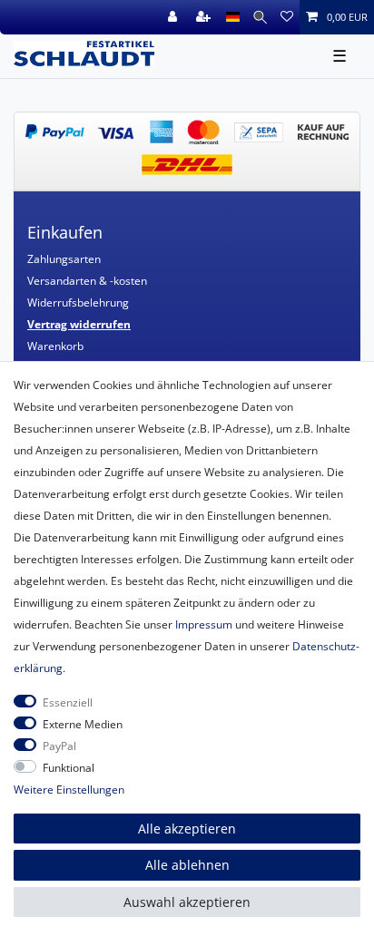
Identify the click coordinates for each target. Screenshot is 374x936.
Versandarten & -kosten (87, 280)
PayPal (59, 746)
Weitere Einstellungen (69, 789)
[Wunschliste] (287, 17)
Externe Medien (83, 724)
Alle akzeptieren (187, 828)
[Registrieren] (205, 17)
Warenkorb (55, 346)
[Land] (233, 17)
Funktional (68, 767)
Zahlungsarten (64, 259)
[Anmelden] (174, 17)
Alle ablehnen (187, 864)
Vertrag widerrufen (79, 324)
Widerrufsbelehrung (78, 302)
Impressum (203, 624)
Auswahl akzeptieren (187, 902)
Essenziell (68, 702)
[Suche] (260, 17)
